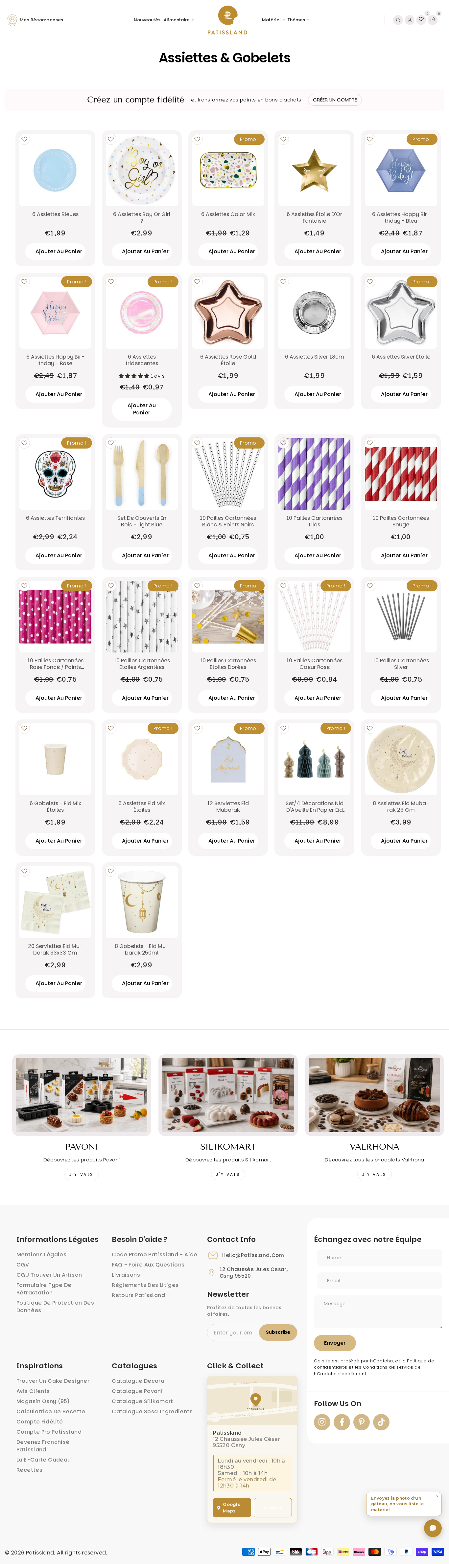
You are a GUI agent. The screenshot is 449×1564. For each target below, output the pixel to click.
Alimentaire (177, 20)
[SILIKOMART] (227, 1095)
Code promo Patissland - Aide (155, 1254)
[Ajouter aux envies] (24, 139)
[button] (404, 1504)
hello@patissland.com (253, 1255)
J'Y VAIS (81, 1174)
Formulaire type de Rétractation (44, 1288)
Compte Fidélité (39, 1421)
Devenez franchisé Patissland (42, 1445)
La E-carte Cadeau (43, 1460)
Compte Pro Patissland (49, 1432)
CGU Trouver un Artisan (49, 1275)
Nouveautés (147, 20)
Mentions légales (41, 1254)
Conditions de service (388, 1367)
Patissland (40, 1552)
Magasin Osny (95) (43, 1401)
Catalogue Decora (138, 1381)
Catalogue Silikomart (142, 1401)
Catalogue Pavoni (137, 1391)
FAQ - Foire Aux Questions (148, 1264)
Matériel (271, 20)
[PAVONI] (81, 1095)
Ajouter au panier (142, 409)
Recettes (29, 1470)
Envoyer (335, 1343)
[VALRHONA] (374, 1095)
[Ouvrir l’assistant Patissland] (433, 1528)
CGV (22, 1264)
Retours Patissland (138, 1295)
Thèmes (296, 20)
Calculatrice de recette (50, 1411)
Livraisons (126, 1275)
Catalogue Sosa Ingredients (152, 1411)
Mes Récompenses (41, 20)
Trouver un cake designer (52, 1381)
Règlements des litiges (145, 1285)
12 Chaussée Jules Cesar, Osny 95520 (254, 1272)
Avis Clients (33, 1391)
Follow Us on (337, 1403)
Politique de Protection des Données (55, 1306)
